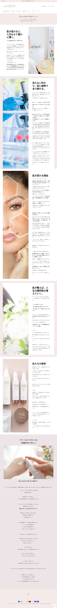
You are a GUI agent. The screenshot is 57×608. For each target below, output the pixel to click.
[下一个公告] (38, 1)
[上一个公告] (18, 1)
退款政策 (29, 603)
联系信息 (45, 603)
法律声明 (48, 603)
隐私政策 (33, 603)
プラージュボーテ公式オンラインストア (15, 603)
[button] (48, 6)
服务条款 (37, 603)
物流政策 (41, 603)
